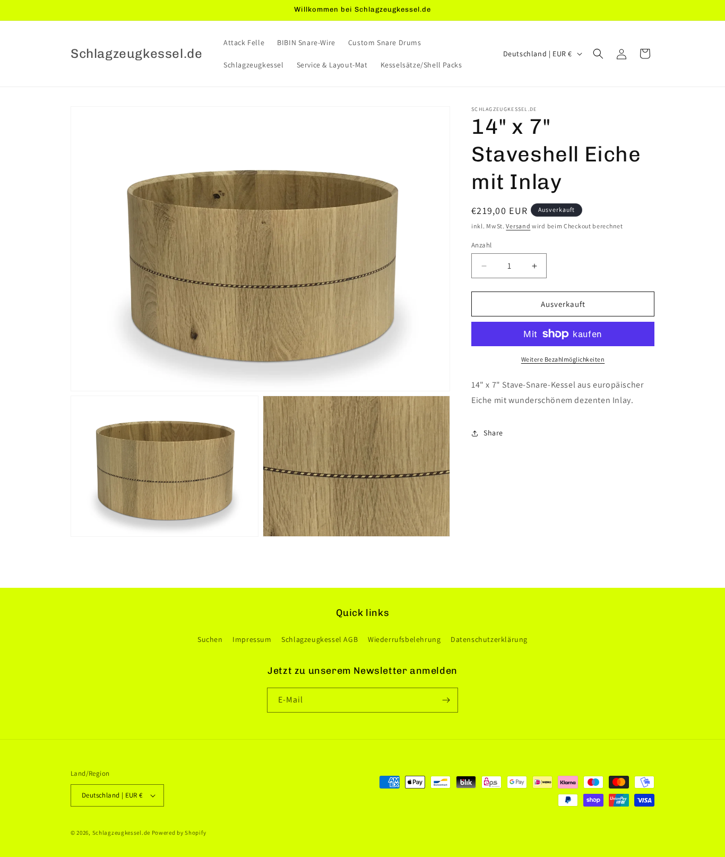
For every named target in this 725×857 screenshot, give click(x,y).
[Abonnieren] (446, 700)
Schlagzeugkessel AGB (319, 639)
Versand (518, 226)
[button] (598, 53)
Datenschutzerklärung (489, 639)
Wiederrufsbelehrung (404, 639)
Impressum (251, 639)
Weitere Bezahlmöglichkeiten (563, 359)
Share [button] (493, 433)
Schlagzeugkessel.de (121, 832)
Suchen (210, 639)
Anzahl (481, 245)
